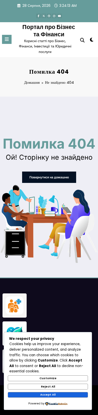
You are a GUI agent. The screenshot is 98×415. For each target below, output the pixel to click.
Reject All (48, 386)
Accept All (48, 395)
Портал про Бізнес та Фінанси (48, 30)
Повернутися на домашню (49, 177)
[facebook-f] (38, 16)
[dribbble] (49, 16)
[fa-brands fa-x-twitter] (43, 16)
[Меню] (7, 39)
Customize (48, 378)
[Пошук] (82, 40)
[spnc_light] (91, 40)
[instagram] (54, 16)
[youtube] (59, 16)
